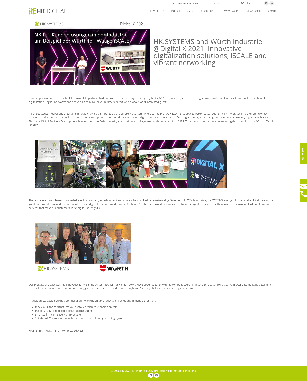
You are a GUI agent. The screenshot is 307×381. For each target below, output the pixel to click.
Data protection (157, 371)
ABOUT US (207, 11)
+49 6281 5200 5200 (187, 3)
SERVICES (154, 11)
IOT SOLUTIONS (180, 11)
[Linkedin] (266, 3)
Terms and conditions (183, 371)
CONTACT (273, 11)
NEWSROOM (253, 11)
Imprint (140, 371)
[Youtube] (271, 3)
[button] (303, 153)
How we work (229, 11)
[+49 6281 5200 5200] (174, 3)
